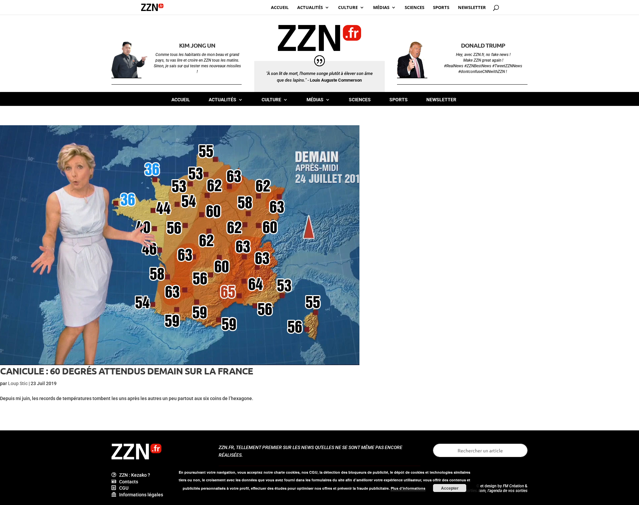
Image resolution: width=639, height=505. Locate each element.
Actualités (222, 99)
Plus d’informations (408, 488)
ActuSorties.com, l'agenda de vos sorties (492, 490)
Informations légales (139, 494)
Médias (315, 99)
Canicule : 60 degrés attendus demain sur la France (126, 370)
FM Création (513, 486)
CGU (122, 488)
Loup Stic (18, 383)
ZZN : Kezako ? (133, 475)
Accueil (180, 99)
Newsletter (441, 99)
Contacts (127, 481)
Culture (271, 99)
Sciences (360, 99)
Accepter (450, 488)
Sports (398, 99)
